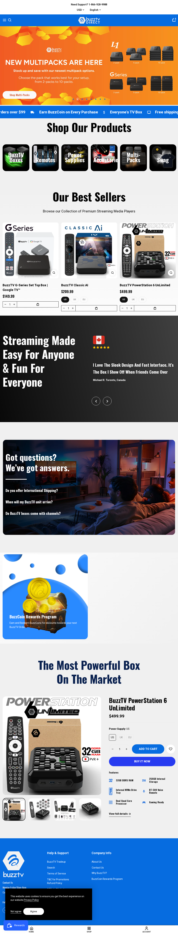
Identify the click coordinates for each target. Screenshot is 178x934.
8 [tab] (104, 99)
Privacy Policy (31, 900)
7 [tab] (100, 99)
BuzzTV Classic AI (74, 285)
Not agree (16, 911)
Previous (96, 401)
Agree (33, 911)
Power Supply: (119, 728)
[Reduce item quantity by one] (5, 304)
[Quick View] (54, 273)
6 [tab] (95, 99)
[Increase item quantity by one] (14, 304)
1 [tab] (73, 99)
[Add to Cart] (38, 304)
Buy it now (142, 761)
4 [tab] (86, 99)
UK (74, 299)
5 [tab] (91, 99)
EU (84, 299)
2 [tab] (77, 99)
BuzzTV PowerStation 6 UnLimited (145, 285)
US (65, 299)
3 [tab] (82, 99)
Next (107, 401)
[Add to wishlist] (170, 749)
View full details (118, 813)
